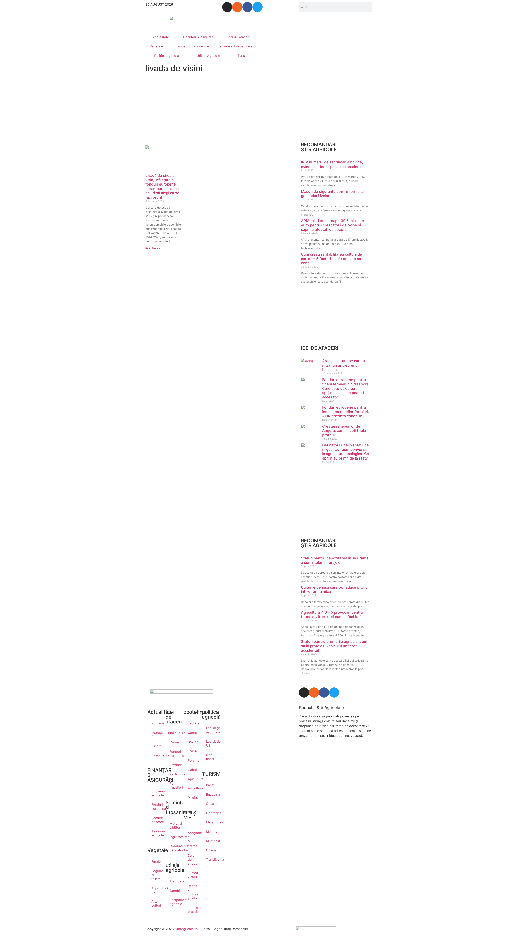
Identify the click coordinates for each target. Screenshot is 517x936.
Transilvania (211, 859)
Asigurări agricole (156, 833)
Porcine (193, 760)
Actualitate (160, 37)
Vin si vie (178, 46)
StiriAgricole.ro (186, 929)
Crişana (211, 804)
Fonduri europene (156, 806)
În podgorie (193, 831)
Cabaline (193, 770)
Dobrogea (211, 813)
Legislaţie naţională (211, 730)
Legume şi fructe (156, 875)
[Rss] (237, 7)
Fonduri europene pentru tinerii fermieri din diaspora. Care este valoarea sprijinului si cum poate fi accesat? (346, 388)
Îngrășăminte (175, 837)
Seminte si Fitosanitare (235, 46)
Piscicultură (193, 798)
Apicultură (193, 779)
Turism (242, 56)
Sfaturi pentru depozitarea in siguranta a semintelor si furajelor (335, 560)
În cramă (192, 844)
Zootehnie (201, 46)
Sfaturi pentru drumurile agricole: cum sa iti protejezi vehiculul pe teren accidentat (334, 645)
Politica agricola (166, 56)
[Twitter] (257, 7)
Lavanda (175, 765)
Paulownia (175, 774)
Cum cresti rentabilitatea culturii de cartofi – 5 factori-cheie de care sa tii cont (333, 258)
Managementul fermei (156, 734)
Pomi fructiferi (175, 785)
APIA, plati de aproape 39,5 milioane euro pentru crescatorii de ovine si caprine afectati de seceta (332, 225)
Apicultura (175, 733)
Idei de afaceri (238, 37)
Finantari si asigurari (198, 37)
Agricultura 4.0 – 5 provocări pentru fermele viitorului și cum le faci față (332, 614)
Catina (175, 742)
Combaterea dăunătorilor (175, 848)
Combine (175, 891)
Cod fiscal (210, 757)
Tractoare (175, 881)
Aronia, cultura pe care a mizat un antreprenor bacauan (343, 365)
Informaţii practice (193, 909)
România (156, 723)
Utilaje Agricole (208, 56)
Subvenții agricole (156, 793)
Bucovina (211, 794)
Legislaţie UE (211, 743)
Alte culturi (156, 903)
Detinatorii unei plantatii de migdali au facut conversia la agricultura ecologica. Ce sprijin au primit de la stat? (345, 451)
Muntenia (211, 841)
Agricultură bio (156, 890)
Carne (192, 732)
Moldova (211, 832)
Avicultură (193, 788)
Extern (156, 746)
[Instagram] (227, 7)
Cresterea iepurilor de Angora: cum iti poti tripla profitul (344, 430)
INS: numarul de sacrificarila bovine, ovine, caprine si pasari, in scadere (332, 164)
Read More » (152, 248)
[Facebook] (247, 7)
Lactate (193, 723)
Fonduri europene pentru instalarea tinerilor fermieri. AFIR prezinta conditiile (345, 411)
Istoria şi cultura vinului (193, 892)
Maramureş (211, 822)
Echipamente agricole (175, 902)
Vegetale (156, 46)
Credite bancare (156, 820)
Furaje (156, 861)
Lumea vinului (193, 875)
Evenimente (156, 755)
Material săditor (175, 825)
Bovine (193, 742)
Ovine (192, 751)
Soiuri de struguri (193, 859)
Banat (210, 785)
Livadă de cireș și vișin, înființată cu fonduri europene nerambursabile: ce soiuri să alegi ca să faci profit (162, 186)
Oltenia (211, 850)
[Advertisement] (181, 108)
